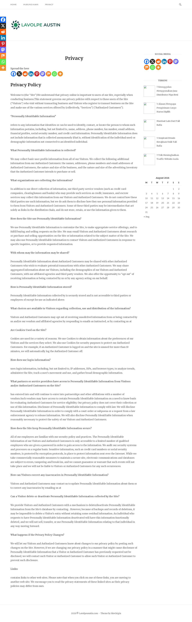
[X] (19, 73)
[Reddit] (25, 73)
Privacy (49, 4)
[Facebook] (13, 73)
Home (13, 4)
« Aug (146, 216)
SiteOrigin (116, 613)
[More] (60, 73)
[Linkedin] (31, 73)
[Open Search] (180, 4)
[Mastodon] (42, 73)
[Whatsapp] (54, 73)
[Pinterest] (36, 73)
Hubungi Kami (30, 4)
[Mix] (48, 73)
